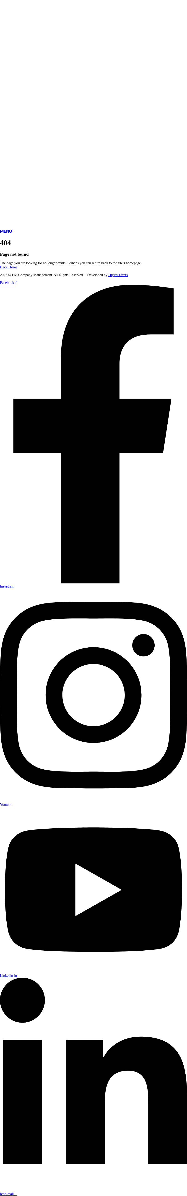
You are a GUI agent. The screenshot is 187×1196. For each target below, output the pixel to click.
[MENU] (93, 221)
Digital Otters (118, 275)
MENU (6, 231)
